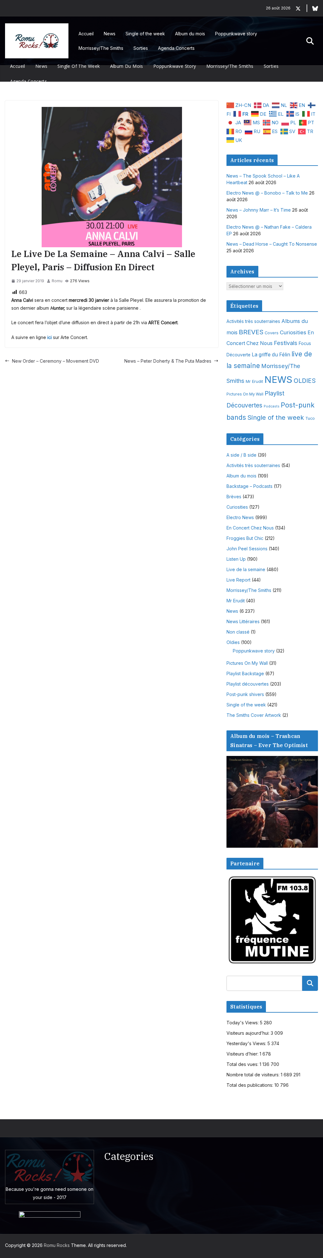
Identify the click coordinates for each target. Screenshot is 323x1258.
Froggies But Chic (244, 538)
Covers (272, 333)
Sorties (140, 48)
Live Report (238, 579)
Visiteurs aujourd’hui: (248, 1033)
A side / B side (241, 455)
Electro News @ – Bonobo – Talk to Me (267, 193)
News (109, 33)
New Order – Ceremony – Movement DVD (55, 361)
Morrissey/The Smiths (101, 48)
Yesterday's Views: (246, 1043)
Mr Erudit (254, 381)
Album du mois (190, 33)
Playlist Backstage (245, 673)
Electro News (240, 517)
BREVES (251, 332)
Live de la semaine (245, 569)
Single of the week (145, 33)
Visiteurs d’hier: (243, 1053)
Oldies (233, 642)
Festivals (285, 342)
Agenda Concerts (176, 48)
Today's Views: (243, 1022)
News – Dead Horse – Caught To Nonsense (271, 244)
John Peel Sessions (246, 548)
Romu (57, 280)
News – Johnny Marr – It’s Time (258, 210)
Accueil (86, 33)
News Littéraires (243, 621)
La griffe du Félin (271, 355)
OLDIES (305, 380)
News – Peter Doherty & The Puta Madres (167, 361)
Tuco (310, 418)
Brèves (233, 496)
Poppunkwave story (236, 33)
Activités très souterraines (253, 321)
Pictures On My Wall (244, 394)
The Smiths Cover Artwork (253, 715)
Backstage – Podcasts (249, 486)
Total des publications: (250, 1085)
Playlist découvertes (247, 684)
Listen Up (236, 559)
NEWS (278, 379)
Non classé (238, 632)
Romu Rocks (57, 1245)
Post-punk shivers (245, 694)
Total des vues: (243, 1064)
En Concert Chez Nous (250, 527)
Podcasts (271, 406)
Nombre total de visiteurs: (253, 1074)
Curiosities (293, 332)
